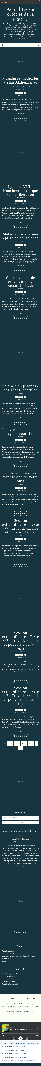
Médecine (20, 241)
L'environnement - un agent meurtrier (20, 431)
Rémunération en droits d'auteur (18, 1009)
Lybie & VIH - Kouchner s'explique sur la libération (20, 191)
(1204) (10, 974)
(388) (11, 984)
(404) (8, 981)
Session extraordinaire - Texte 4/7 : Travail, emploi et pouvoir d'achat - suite (20, 640)
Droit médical (21, 197)
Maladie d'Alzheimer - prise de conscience (20, 236)
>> (20, 748)
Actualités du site (8, 951)
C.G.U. (7, 1009)
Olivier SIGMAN (21, 863)
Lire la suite (20, 114)
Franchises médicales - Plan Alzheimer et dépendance (20, 82)
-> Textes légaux (20, 89)
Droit (20, 535)
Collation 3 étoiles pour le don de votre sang (20, 477)
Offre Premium (30, 1009)
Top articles (20, 1006)
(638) (8, 976)
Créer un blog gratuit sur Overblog (8, 1006)
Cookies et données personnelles (14, 1011)
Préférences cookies (28, 1011)
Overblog (32, 998)
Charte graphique (8, 953)
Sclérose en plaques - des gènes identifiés (20, 388)
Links (4, 961)
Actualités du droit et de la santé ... (20, 14)
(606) (7, 979)
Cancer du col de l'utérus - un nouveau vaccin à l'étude (21, 281)
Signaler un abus (35, 1006)
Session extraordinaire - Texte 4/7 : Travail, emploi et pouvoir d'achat (20, 526)
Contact (27, 1006)
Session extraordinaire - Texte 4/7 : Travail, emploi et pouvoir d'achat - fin (20, 696)
